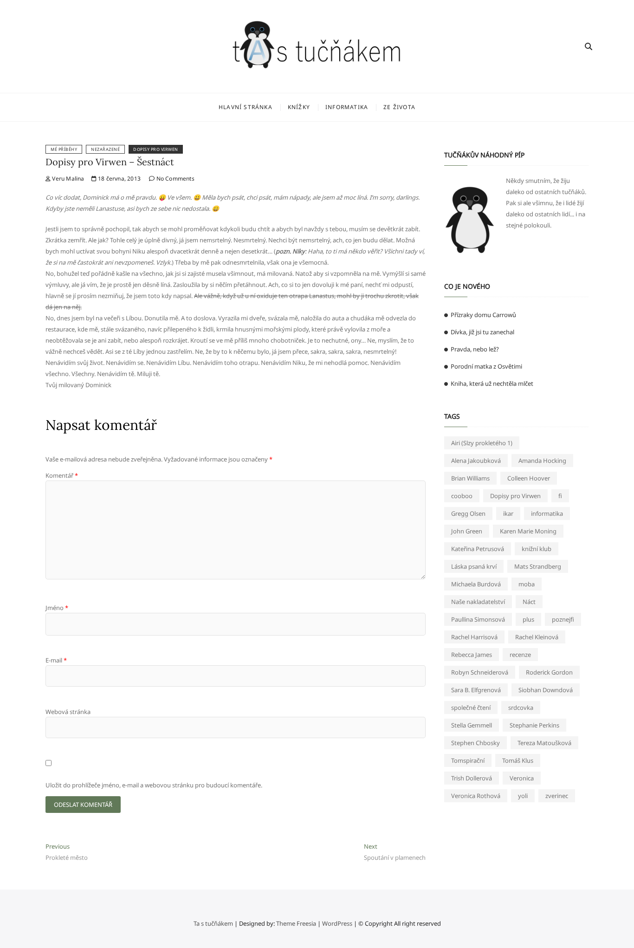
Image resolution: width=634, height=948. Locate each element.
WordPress (337, 923)
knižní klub (536, 549)
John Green (466, 531)
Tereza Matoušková (544, 743)
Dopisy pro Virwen (155, 149)
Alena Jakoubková (476, 460)
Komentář (61, 475)
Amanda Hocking (542, 460)
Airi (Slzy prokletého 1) (481, 443)
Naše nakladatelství (478, 601)
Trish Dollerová (471, 778)
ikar (508, 513)
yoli (523, 796)
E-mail (56, 660)
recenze (520, 654)
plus (528, 619)
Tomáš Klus (517, 760)
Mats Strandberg (537, 566)
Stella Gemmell (471, 725)
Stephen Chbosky (475, 743)
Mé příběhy (64, 149)
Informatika (346, 107)
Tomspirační (468, 760)
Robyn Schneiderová (479, 672)
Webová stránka (68, 712)
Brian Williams (470, 478)
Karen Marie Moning (528, 531)
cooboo (461, 496)
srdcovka (520, 707)
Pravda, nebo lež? (475, 349)
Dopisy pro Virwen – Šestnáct (109, 162)
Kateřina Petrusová (477, 549)
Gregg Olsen (468, 513)
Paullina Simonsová (478, 619)
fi (560, 496)
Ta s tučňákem (213, 923)
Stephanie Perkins (534, 725)
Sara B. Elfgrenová (476, 690)
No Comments (174, 178)
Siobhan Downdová (545, 690)
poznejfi (563, 619)
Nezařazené (105, 149)
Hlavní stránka (245, 107)
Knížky (299, 107)
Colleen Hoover (528, 478)
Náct (529, 601)
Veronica (522, 778)
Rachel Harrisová (474, 637)
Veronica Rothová (475, 796)
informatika (547, 513)
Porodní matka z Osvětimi (486, 366)
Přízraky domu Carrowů (483, 315)
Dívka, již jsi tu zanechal (482, 332)
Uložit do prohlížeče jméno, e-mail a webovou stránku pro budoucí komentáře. (153, 785)
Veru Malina (67, 178)
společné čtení (471, 707)
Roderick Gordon (549, 672)
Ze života (399, 107)
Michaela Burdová (476, 584)
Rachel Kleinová (536, 637)
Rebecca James (471, 654)
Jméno (56, 608)
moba (526, 584)
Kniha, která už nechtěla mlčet (492, 383)
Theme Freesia (296, 923)
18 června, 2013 (119, 178)
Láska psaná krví (474, 566)
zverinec (556, 796)
